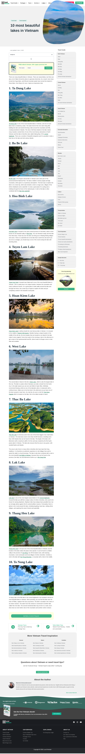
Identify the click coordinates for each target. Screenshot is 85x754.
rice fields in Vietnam (25, 455)
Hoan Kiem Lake (13, 331)
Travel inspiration (22, 20)
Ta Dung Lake (13, 123)
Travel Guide (13, 20)
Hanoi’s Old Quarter (23, 333)
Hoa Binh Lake (13, 231)
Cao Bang (25, 552)
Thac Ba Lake (13, 434)
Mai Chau (29, 233)
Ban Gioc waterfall (24, 191)
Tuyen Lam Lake (13, 282)
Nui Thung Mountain (25, 557)
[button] (52, 54)
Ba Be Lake (12, 178)
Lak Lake (11, 498)
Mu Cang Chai (42, 457)
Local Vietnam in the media (9, 703)
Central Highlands (44, 498)
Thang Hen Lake (13, 548)
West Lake (33, 382)
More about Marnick (71, 692)
